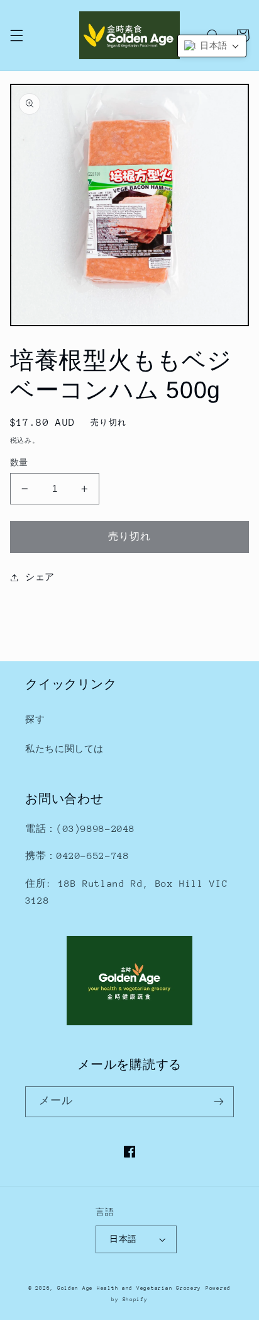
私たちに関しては (64, 749)
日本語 (122, 1239)
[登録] (218, 1101)
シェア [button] (40, 577)
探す (35, 719)
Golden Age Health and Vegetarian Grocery (129, 1288)
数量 (19, 462)
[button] (16, 35)
